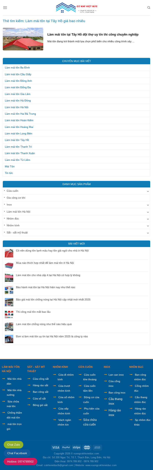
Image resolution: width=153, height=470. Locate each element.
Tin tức (9, 172)
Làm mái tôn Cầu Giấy (18, 74)
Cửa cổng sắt (41, 378)
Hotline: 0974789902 (20, 461)
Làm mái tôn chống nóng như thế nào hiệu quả (44, 324)
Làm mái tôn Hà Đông (18, 100)
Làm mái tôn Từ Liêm (17, 159)
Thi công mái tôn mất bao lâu (33, 311)
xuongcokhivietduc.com (86, 453)
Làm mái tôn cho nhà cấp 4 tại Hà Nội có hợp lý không (48, 275)
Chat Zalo (13, 444)
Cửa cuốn (12, 190)
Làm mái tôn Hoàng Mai (19, 126)
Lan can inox (116, 374)
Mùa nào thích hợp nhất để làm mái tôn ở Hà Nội (45, 262)
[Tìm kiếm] (148, 7)
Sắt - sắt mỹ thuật (17, 232)
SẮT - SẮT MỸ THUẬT (36, 368)
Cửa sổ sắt (39, 398)
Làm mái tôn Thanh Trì (18, 146)
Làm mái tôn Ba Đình (17, 67)
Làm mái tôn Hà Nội (16, 107)
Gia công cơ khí (16, 197)
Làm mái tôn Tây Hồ (17, 139)
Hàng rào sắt (40, 385)
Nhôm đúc (13, 218)
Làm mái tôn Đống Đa (18, 87)
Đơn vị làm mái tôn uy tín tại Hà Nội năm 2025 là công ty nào (52, 336)
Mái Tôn (10, 166)
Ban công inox (117, 392)
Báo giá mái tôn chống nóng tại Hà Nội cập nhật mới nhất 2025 (53, 299)
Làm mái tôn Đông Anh (18, 80)
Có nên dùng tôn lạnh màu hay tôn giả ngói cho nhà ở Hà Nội (52, 250)
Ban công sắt (40, 391)
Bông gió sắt (40, 405)
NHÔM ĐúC (136, 366)
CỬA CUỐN (85, 366)
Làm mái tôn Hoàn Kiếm (19, 120)
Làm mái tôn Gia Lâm (17, 94)
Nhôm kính (13, 225)
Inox (9, 204)
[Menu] (5, 7)
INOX (107, 366)
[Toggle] (148, 191)
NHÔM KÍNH (60, 366)
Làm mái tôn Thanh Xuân (20, 153)
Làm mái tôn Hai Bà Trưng (20, 113)
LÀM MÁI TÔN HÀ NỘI (11, 368)
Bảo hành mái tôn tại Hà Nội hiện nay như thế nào (45, 287)
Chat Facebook (17, 453)
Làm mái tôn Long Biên (18, 133)
